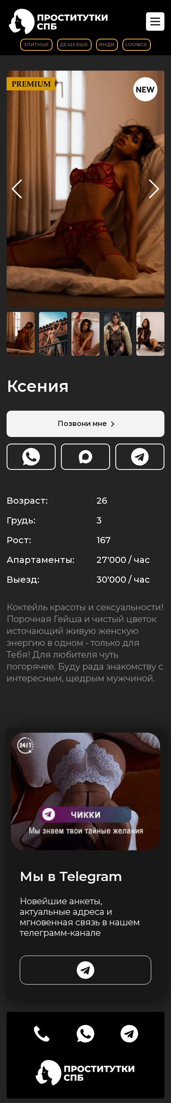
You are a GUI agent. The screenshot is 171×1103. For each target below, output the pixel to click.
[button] (154, 189)
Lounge (136, 44)
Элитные (36, 44)
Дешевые (74, 44)
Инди (107, 44)
